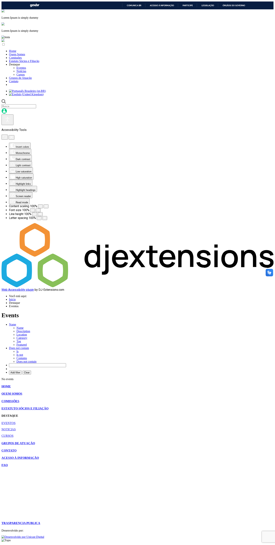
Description (23, 331)
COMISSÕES (10, 401)
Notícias (21, 71)
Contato (13, 81)
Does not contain (26, 361)
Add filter (15, 372)
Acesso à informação (162, 5)
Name (20, 327)
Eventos (21, 67)
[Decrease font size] (32, 210)
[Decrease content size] (40, 206)
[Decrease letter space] (39, 218)
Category (21, 338)
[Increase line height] (40, 214)
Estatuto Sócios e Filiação (24, 61)
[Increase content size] (46, 206)
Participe (188, 5)
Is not (19, 354)
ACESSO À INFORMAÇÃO (20, 457)
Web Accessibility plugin (17, 289)
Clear (27, 372)
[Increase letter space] (44, 218)
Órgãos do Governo (234, 5)
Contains (21, 358)
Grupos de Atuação (20, 77)
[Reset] (4, 137)
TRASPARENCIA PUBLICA (20, 523)
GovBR (34, 5)
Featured (21, 344)
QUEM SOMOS (11, 393)
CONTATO (8, 450)
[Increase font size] (38, 210)
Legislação (207, 5)
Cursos (20, 74)
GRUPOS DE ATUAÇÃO (18, 443)
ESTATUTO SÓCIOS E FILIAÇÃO (24, 408)
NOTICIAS (8, 429)
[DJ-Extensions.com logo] (137, 286)
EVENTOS (8, 423)
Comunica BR (134, 5)
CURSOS (7, 435)
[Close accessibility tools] (11, 137)
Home (12, 51)
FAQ (4, 465)
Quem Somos (17, 54)
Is (17, 351)
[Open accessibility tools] (7, 119)
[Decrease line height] (34, 214)
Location (21, 334)
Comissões (15, 57)
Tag (18, 341)
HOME (6, 386)
